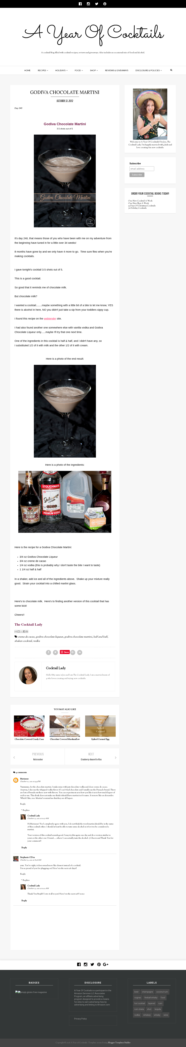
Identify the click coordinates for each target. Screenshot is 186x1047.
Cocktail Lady (33, 815)
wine (166, 1015)
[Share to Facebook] (24, 631)
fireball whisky (150, 997)
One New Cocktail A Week (140, 201)
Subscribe (135, 163)
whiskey (147, 1015)
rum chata (139, 1009)
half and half (100, 637)
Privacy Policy (80, 1019)
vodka (36, 641)
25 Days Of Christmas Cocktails (141, 205)
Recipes (42, 70)
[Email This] (15, 631)
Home (27, 70)
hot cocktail (139, 1003)
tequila (158, 1009)
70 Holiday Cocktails (137, 208)
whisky (157, 1015)
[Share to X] (21, 631)
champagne (147, 992)
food (163, 997)
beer (136, 992)
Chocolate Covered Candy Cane (29, 739)
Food (78, 70)
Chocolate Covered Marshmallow (65, 739)
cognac (137, 997)
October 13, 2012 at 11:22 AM (38, 888)
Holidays (60, 70)
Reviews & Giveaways (116, 70)
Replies (26, 810)
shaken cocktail (23, 641)
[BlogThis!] (18, 631)
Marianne (24, 778)
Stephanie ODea (27, 857)
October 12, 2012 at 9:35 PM (30, 781)
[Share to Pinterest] (26, 631)
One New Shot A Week (138, 203)
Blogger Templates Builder (119, 1042)
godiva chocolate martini (78, 637)
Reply (23, 804)
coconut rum (162, 992)
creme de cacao (26, 637)
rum (160, 1003)
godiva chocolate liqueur (49, 637)
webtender (50, 318)
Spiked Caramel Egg (100, 739)
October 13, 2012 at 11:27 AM (38, 818)
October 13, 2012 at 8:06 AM (30, 860)
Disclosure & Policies (148, 70)
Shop (93, 70)
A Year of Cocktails (78, 1042)
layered (151, 1003)
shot (149, 1009)
